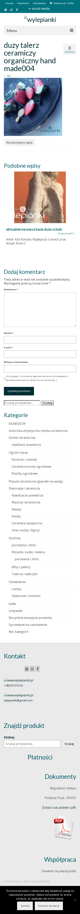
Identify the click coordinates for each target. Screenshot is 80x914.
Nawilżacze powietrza (27, 495)
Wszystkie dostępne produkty (30, 618)
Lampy (16, 589)
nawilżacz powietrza (26, 444)
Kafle (12, 604)
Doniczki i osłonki (24, 459)
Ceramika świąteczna (27, 523)
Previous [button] (7, 217)
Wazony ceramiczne (26, 502)
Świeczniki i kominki (26, 596)
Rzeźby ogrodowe (25, 473)
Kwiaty (16, 509)
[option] (40, 213)
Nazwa (9, 333)
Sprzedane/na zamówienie (28, 625)
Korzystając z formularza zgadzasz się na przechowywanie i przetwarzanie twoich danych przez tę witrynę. (37, 378)
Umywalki (16, 611)
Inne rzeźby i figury (26, 530)
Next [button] (72, 217)
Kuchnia (14, 538)
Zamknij (25, 905)
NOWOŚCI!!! (17, 424)
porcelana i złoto (24, 545)
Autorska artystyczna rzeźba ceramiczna (38, 431)
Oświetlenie (17, 582)
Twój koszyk (63, 3)
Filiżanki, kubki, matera (28, 552)
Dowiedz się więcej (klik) (59, 871)
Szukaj (47, 403)
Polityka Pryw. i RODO (60, 798)
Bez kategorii (18, 632)
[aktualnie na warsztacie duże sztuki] (40, 197)
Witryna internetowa (16, 362)
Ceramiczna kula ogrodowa (31, 466)
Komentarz (11, 289)
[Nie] (75, 900)
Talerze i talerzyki (24, 574)
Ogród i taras (18, 452)
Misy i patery (21, 567)
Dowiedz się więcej (48, 905)
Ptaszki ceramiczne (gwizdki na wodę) (36, 481)
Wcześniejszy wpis (19, 142)
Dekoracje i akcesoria (24, 488)
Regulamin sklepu (63, 788)
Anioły (16, 516)
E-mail (8, 347)
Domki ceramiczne (22, 438)
